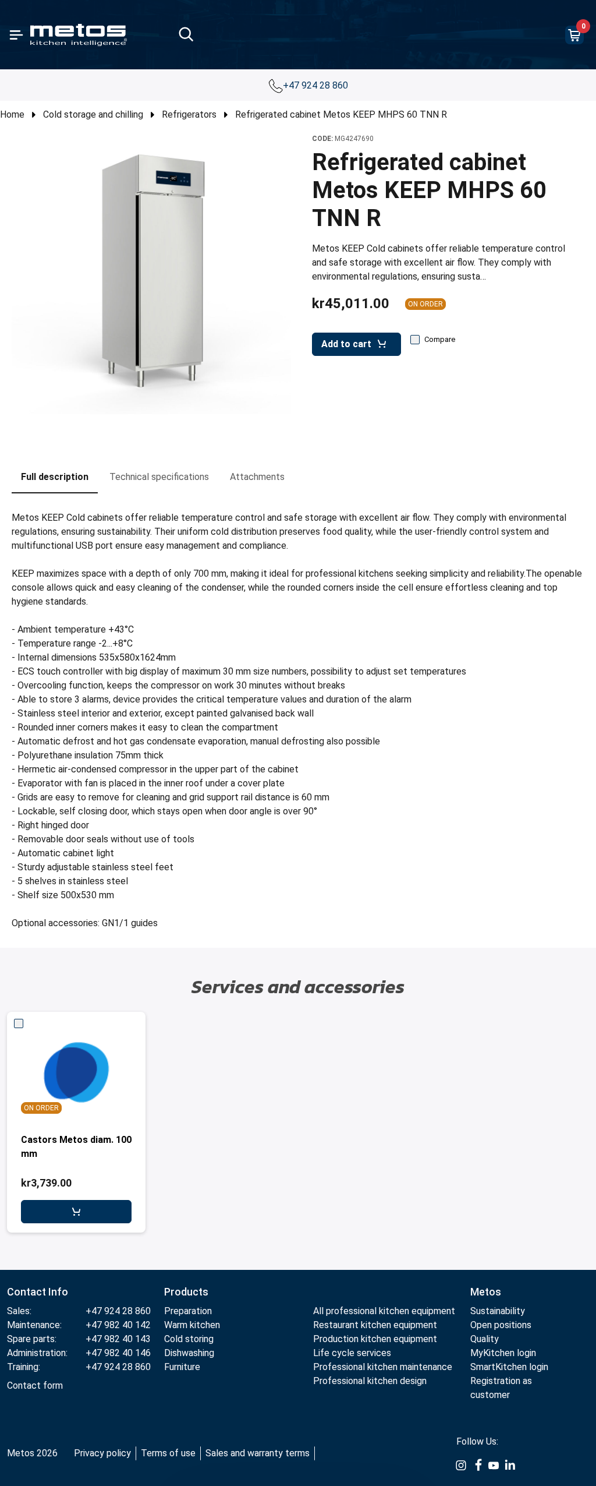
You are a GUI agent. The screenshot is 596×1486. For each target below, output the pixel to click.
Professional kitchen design (370, 1380)
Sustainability (497, 1310)
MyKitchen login (503, 1352)
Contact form (35, 1385)
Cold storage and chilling (93, 114)
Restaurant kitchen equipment (375, 1324)
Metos (485, 1292)
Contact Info (37, 1292)
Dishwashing (189, 1352)
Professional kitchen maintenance (382, 1366)
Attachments (257, 476)
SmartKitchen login (509, 1366)
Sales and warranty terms (257, 1453)
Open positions (500, 1324)
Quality (484, 1338)
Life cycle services (352, 1352)
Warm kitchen (193, 1324)
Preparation (188, 1310)
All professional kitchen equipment (384, 1310)
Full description (54, 476)
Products (186, 1292)
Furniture (182, 1366)
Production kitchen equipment (375, 1338)
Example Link (461, 1465)
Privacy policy (102, 1453)
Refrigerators (189, 114)
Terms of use (168, 1453)
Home (12, 114)
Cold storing (189, 1338)
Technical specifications (159, 476)
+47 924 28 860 (316, 85)
